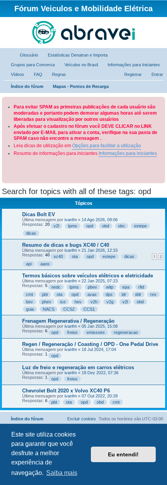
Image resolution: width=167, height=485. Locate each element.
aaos (45, 263)
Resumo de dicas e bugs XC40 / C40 (65, 245)
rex (153, 294)
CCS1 (89, 309)
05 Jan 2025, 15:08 (100, 326)
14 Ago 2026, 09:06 (100, 219)
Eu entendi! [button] (123, 454)
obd (105, 226)
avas (92, 294)
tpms (72, 226)
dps (109, 294)
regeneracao (126, 332)
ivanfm (70, 219)
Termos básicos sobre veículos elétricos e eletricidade (87, 276)
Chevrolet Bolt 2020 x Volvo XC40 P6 (66, 391)
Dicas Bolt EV (38, 214)
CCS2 (69, 309)
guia (30, 309)
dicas (31, 233)
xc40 (58, 256)
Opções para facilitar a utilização (106, 145)
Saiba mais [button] (61, 473)
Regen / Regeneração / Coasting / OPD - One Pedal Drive (90, 344)
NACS (48, 309)
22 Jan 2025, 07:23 (100, 281)
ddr (138, 294)
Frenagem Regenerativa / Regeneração (68, 321)
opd (89, 226)
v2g (109, 301)
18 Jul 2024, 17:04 (99, 349)
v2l (56, 226)
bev (29, 301)
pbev (92, 287)
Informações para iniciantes (128, 153)
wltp (109, 287)
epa (125, 287)
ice (63, 301)
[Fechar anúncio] (160, 101)
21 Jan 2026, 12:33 (100, 250)
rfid (141, 287)
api (28, 263)
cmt (29, 294)
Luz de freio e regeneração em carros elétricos (78, 367)
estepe (140, 226)
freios (72, 332)
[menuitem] (25, 55)
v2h (93, 301)
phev (46, 301)
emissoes (96, 332)
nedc (56, 287)
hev (78, 301)
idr (124, 294)
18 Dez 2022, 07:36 (100, 372)
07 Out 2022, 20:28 (100, 396)
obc (121, 226)
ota (75, 256)
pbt (45, 294)
